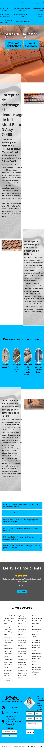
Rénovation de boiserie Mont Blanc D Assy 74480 (22, 674)
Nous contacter (31, 44)
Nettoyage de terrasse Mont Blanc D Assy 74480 (8, 641)
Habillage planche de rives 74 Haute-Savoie (22, 9)
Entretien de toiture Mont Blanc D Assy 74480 (22, 630)
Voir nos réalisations (14, 44)
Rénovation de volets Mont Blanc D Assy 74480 (22, 663)
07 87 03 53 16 (30, 35)
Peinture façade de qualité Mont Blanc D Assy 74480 (37, 657)
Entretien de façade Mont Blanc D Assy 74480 (22, 641)
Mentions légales (34, 747)
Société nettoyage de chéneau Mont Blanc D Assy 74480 (36, 669)
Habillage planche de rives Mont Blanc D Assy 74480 (37, 619)
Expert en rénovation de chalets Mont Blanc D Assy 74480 (36, 632)
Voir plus (22, 591)
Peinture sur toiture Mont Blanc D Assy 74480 (8, 663)
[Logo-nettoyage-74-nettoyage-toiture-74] (12, 699)
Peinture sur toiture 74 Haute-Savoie (22, 15)
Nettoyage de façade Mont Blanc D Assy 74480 (8, 630)
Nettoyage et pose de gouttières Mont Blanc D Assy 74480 (8, 675)
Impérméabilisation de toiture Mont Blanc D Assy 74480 (9, 619)
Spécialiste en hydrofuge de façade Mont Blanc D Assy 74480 (36, 645)
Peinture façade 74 (22, 3)
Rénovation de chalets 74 (22, 21)
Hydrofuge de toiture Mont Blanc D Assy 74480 (22, 619)
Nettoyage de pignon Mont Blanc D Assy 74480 (8, 652)
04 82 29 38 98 (12, 35)
